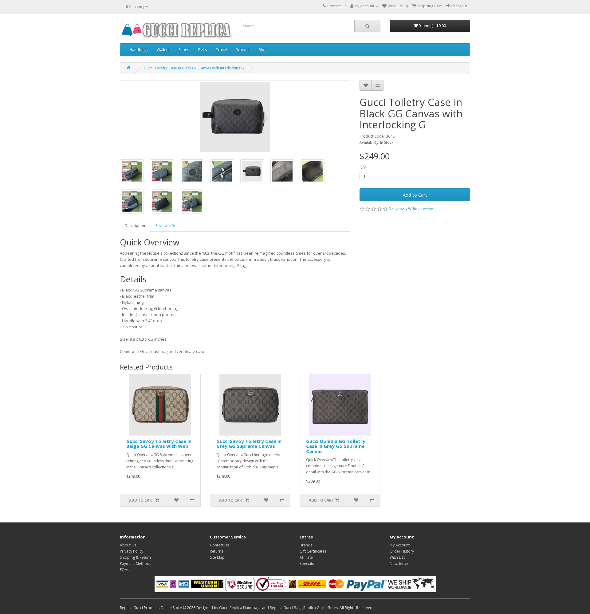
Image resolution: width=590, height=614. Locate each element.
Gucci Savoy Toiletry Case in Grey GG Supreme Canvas (248, 443)
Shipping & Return (135, 557)
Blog (262, 49)
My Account (400, 545)
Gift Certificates (313, 551)
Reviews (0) (165, 225)
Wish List (397, 557)
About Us (128, 545)
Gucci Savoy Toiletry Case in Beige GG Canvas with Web (158, 443)
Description (135, 225)
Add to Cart (415, 195)
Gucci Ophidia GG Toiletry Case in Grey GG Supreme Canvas (335, 446)
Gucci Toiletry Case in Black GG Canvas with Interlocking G (194, 68)
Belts (202, 49)
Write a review (420, 208)
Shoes (184, 49)
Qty (363, 167)
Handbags (138, 49)
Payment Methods (135, 563)
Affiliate (306, 557)
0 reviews (397, 208)
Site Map (217, 557)
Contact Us (219, 545)
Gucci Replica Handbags (240, 607)
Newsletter (399, 563)
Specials (307, 563)
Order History (402, 551)
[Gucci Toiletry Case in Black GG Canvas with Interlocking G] (235, 116)
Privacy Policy (131, 551)
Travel (221, 49)
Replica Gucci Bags (286, 607)
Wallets (163, 49)
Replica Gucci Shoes (320, 607)
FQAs (124, 569)
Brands (306, 545)
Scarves (242, 49)
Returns (216, 551)
